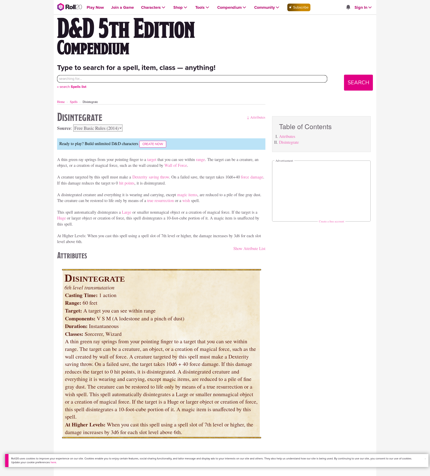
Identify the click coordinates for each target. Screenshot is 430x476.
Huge (61, 218)
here (53, 462)
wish (186, 200)
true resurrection (160, 200)
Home (61, 102)
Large (126, 212)
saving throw (159, 177)
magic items (187, 194)
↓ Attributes (256, 117)
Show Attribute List (249, 248)
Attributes (287, 136)
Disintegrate (289, 142)
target (151, 159)
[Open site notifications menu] (348, 7)
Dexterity (139, 177)
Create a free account (331, 221)
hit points (126, 183)
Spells (73, 102)
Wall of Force (175, 165)
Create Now (152, 144)
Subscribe (300, 7)
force (245, 177)
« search (71, 86)
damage (256, 177)
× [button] (425, 458)
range (200, 159)
